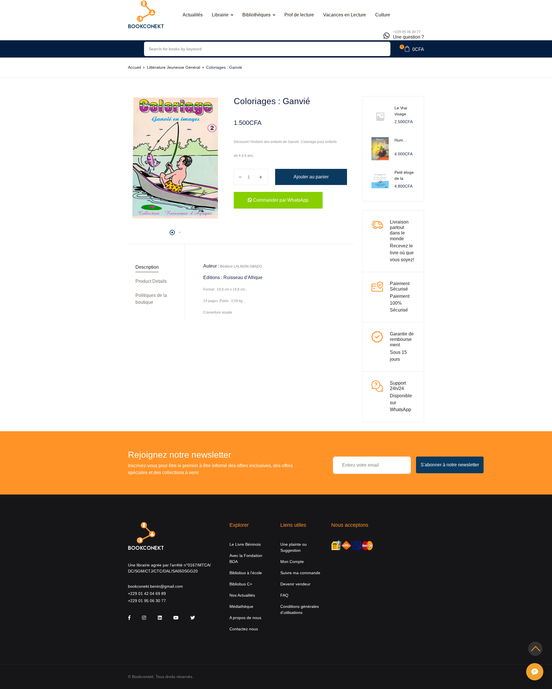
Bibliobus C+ (240, 584)
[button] (412, 49)
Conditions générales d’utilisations (299, 609)
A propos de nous (245, 617)
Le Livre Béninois (245, 544)
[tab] (154, 267)
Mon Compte (292, 561)
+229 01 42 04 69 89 (147, 593)
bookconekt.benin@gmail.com (155, 586)
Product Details (151, 281)
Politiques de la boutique (151, 299)
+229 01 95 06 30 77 (147, 600)
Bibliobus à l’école (245, 572)
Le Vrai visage (400, 111)
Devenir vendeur (295, 584)
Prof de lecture (299, 14)
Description (147, 267)
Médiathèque (241, 606)
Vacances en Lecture (344, 14)
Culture (382, 14)
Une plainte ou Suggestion (293, 547)
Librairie (220, 14)
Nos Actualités (242, 595)
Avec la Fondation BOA (245, 558)
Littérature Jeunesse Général (173, 67)
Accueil (134, 67)
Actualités (193, 14)
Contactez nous (243, 629)
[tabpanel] (175, 157)
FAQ (284, 595)
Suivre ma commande (300, 572)
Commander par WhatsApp (280, 200)
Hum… (400, 140)
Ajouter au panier (311, 176)
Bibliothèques (256, 14)
